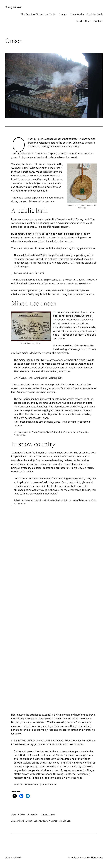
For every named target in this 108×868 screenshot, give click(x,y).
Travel (52, 814)
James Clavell (18, 821)
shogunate (41, 290)
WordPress (97, 857)
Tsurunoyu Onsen (21, 452)
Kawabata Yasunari (48, 821)
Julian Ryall (31, 821)
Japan (44, 814)
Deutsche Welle (88, 500)
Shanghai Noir (13, 7)
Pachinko (29, 378)
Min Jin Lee (64, 821)
